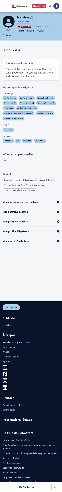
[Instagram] (31, 380)
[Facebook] (31, 374)
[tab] (12, 50)
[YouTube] (31, 367)
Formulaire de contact (13, 405)
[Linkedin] (31, 387)
